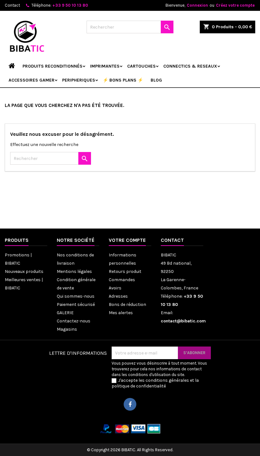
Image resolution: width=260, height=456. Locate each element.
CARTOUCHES (141, 66)
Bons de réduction (127, 304)
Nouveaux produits (24, 271)
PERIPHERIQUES (78, 80)
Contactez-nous (73, 321)
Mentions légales (74, 271)
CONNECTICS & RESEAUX (190, 66)
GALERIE (65, 312)
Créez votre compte (235, 5)
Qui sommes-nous (75, 296)
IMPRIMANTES (105, 66)
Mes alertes (121, 312)
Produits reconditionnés (52, 66)
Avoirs (115, 288)
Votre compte (127, 240)
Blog (156, 80)
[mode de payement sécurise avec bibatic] (130, 428)
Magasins (67, 329)
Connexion (197, 5)
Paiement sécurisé (76, 304)
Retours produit (125, 271)
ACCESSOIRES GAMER (32, 80)
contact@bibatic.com (183, 321)
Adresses (118, 296)
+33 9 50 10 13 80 (70, 5)
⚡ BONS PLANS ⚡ (123, 80)
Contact (12, 5)
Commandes (122, 279)
